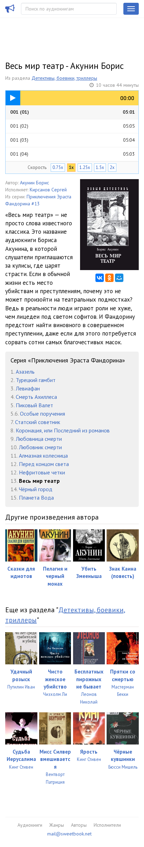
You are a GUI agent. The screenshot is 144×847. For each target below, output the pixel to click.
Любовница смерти (39, 438)
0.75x (57, 167)
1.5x (100, 167)
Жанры (56, 825)
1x (71, 167)
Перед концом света (44, 463)
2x (112, 167)
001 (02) (72, 126)
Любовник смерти (40, 447)
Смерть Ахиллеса (36, 396)
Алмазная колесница (43, 455)
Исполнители (107, 825)
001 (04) (72, 154)
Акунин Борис (34, 182)
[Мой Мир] (119, 278)
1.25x (84, 167)
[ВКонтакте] (99, 278)
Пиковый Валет (34, 405)
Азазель (25, 371)
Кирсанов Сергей (48, 189)
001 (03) (72, 140)
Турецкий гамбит (36, 379)
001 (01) (72, 112)
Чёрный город (35, 489)
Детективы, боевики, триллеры (64, 78)
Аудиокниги (29, 825)
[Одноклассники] (109, 278)
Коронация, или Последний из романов (63, 430)
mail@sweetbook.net (69, 834)
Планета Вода (36, 497)
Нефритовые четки (42, 472)
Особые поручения (42, 413)
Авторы (79, 825)
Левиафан (28, 388)
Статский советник (37, 421)
